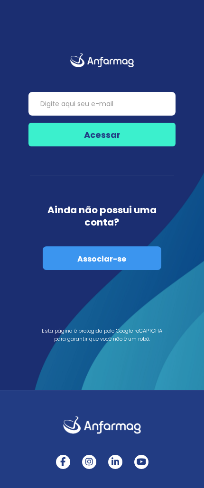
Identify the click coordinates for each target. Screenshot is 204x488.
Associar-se (101, 258)
